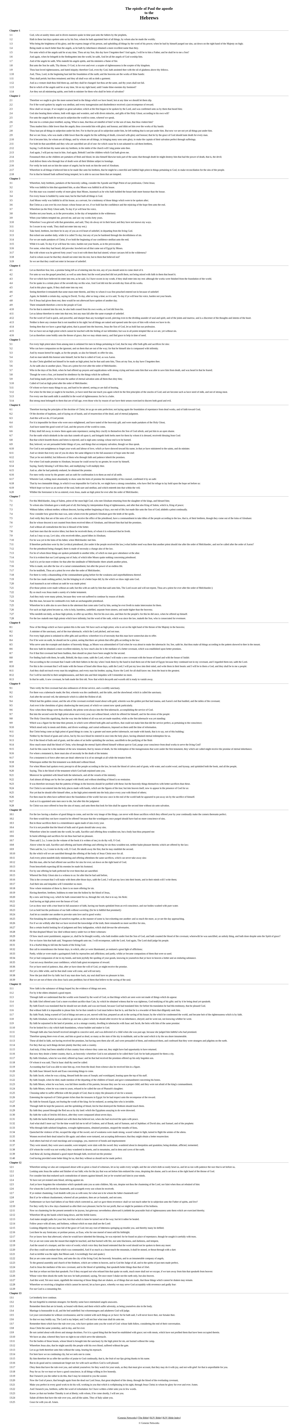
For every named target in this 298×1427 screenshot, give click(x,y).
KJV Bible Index (171, 1417)
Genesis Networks (127, 1417)
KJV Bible (155, 1417)
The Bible (143, 1417)
